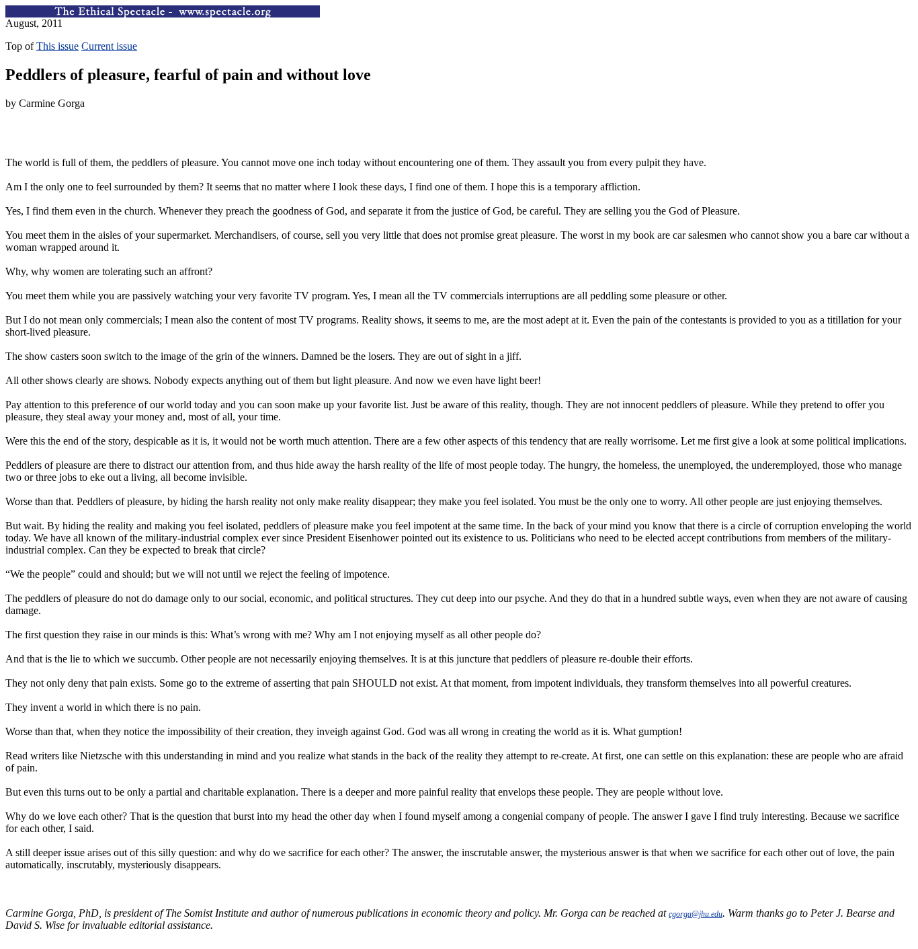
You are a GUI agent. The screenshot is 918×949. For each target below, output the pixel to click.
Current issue (109, 46)
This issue (57, 46)
